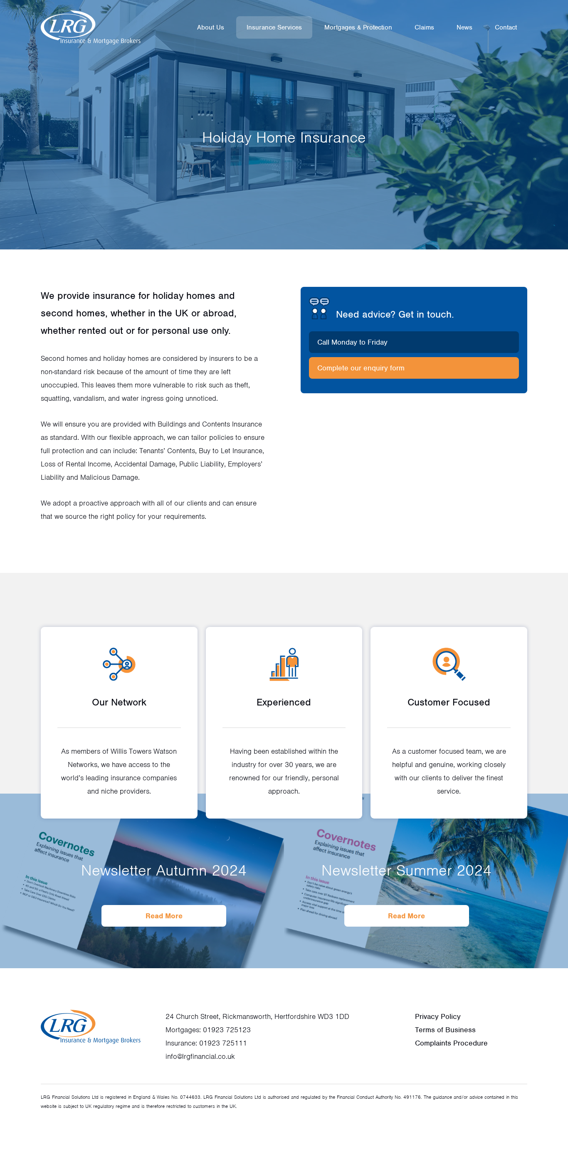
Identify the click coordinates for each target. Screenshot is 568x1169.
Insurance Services (274, 27)
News (464, 27)
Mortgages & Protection (358, 27)
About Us (210, 27)
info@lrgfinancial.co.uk (200, 1056)
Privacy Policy (438, 1016)
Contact (506, 27)
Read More (164, 915)
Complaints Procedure (451, 1043)
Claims (424, 27)
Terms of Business (445, 1029)
